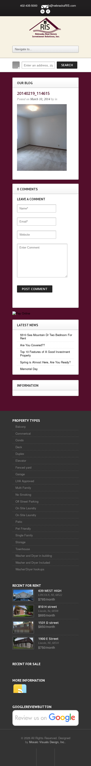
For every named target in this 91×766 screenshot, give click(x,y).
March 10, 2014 (40, 99)
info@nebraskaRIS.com (61, 5)
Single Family (24, 535)
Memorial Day (29, 369)
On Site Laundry (25, 508)
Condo (19, 440)
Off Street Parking (26, 501)
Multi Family (23, 487)
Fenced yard (23, 467)
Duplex (19, 454)
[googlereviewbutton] (45, 717)
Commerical (23, 433)
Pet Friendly (23, 528)
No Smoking (23, 494)
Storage (20, 542)
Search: (16, 65)
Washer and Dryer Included (32, 562)
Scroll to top (45, 757)
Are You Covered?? (32, 345)
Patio (18, 521)
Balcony (20, 426)
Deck (18, 447)
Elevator (20, 460)
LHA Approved (24, 481)
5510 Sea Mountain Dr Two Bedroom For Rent (46, 336)
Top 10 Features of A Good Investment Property (45, 353)
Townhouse (22, 549)
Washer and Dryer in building (33, 555)
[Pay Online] (21, 313)
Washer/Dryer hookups (29, 569)
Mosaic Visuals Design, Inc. (47, 742)
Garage (20, 474)
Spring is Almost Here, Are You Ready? (45, 362)
